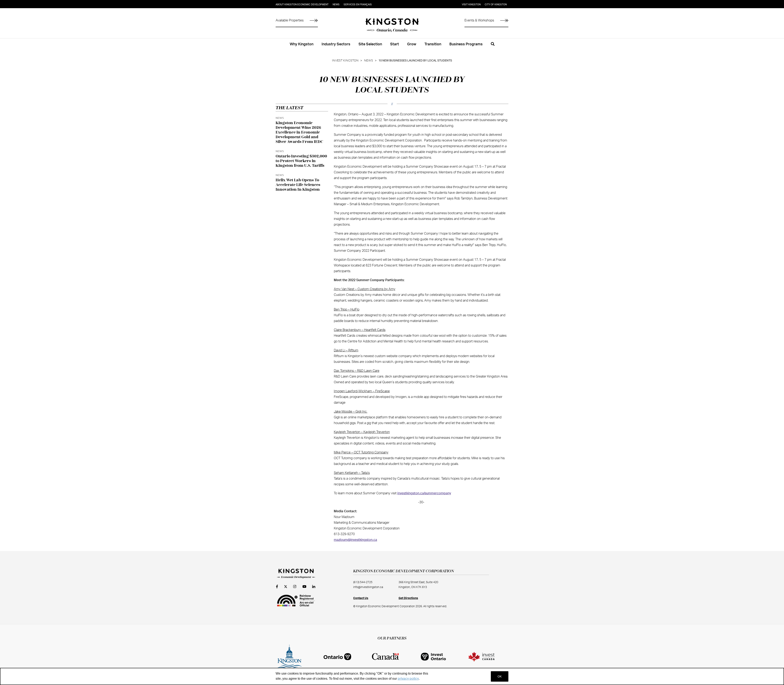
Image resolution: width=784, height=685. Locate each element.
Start (394, 44)
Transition (432, 44)
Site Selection (370, 44)
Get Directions (408, 598)
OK (500, 676)
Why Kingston (301, 44)
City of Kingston (496, 4)
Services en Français (358, 4)
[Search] (492, 46)
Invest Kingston (345, 60)
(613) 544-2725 (362, 582)
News (336, 4)
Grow (411, 44)
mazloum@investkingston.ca (355, 539)
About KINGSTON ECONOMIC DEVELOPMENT (302, 4)
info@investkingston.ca (368, 587)
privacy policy (408, 678)
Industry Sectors (336, 44)
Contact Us (360, 598)
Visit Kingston (471, 4)
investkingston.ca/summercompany (424, 493)
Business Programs (466, 44)
